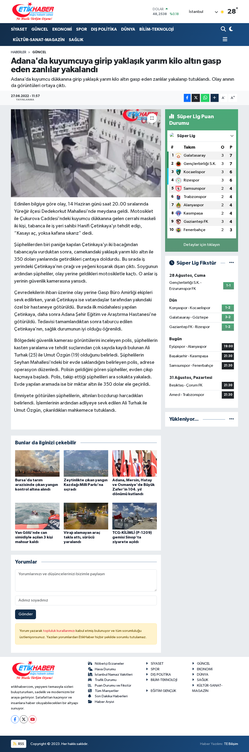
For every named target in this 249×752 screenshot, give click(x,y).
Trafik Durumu (105, 680)
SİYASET (19, 29)
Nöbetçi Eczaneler (109, 663)
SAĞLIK (76, 40)
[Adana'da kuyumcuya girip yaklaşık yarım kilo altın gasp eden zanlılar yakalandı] (86, 153)
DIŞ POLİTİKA (104, 29)
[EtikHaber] (33, 11)
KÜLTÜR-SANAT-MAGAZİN (39, 40)
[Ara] (224, 29)
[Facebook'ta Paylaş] (187, 98)
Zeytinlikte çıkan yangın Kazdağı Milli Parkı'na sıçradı (85, 484)
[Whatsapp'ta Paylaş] (205, 98)
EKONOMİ (62, 29)
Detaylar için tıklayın (202, 245)
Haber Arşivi (104, 702)
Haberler (18, 52)
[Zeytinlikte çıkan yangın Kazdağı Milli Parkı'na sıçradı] (86, 463)
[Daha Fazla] (215, 98)
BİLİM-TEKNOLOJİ (156, 29)
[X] (24, 719)
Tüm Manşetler (107, 691)
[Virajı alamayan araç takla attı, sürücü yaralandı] (86, 516)
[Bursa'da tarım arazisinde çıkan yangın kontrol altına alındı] (37, 463)
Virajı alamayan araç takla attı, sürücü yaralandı (82, 537)
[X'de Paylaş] (196, 98)
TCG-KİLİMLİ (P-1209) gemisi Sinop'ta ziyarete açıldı (132, 537)
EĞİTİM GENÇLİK (163, 691)
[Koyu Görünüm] (230, 29)
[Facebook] (15, 719)
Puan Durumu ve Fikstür (113, 685)
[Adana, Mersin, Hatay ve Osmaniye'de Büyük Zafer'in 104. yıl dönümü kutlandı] (134, 463)
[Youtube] (32, 719)
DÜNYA (128, 29)
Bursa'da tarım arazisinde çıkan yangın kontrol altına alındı (36, 484)
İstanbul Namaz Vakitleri (114, 674)
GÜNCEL (39, 29)
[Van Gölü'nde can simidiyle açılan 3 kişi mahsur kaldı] (37, 516)
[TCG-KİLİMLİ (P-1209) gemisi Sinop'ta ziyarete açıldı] (134, 516)
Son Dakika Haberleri (111, 696)
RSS (21, 744)
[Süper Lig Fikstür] (231, 263)
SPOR (81, 29)
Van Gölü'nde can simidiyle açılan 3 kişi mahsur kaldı (34, 537)
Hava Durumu (105, 669)
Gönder (25, 614)
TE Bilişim (231, 744)
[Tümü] (231, 419)
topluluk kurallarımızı (59, 631)
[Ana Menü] (224, 40)
